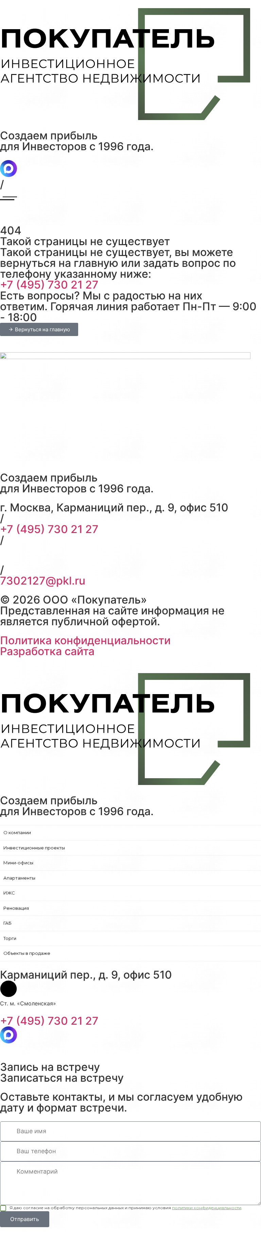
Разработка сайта (47, 651)
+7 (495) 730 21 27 (49, 284)
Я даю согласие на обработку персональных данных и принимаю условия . (126, 1207)
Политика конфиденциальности (85, 640)
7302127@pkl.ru (42, 580)
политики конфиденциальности (206, 1207)
